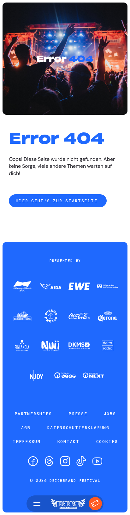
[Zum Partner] (22, 287)
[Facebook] (33, 461)
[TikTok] (81, 461)
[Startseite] (68, 504)
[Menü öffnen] (37, 503)
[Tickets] (95, 503)
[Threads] (49, 461)
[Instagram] (65, 461)
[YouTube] (97, 461)
